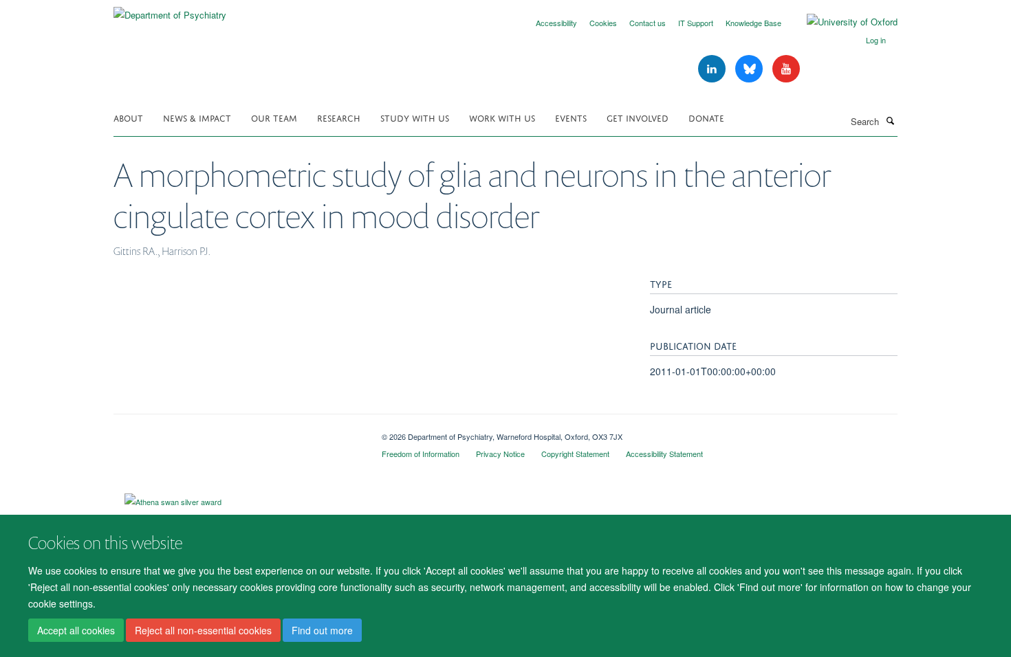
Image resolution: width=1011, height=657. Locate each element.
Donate (706, 117)
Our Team (274, 117)
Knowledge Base (753, 22)
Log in (876, 39)
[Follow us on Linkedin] (713, 69)
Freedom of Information (420, 453)
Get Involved (637, 117)
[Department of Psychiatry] (169, 9)
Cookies (603, 22)
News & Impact (197, 117)
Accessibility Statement (664, 453)
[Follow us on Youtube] (786, 69)
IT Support (695, 22)
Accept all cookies (76, 630)
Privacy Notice (500, 453)
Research (338, 117)
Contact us (647, 22)
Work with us (502, 117)
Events (571, 117)
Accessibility (556, 22)
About (128, 117)
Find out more (322, 630)
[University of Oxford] (842, 22)
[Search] (890, 120)
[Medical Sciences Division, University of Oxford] (237, 431)
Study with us (414, 117)
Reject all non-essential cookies (203, 630)
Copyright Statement (575, 453)
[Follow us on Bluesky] (750, 69)
